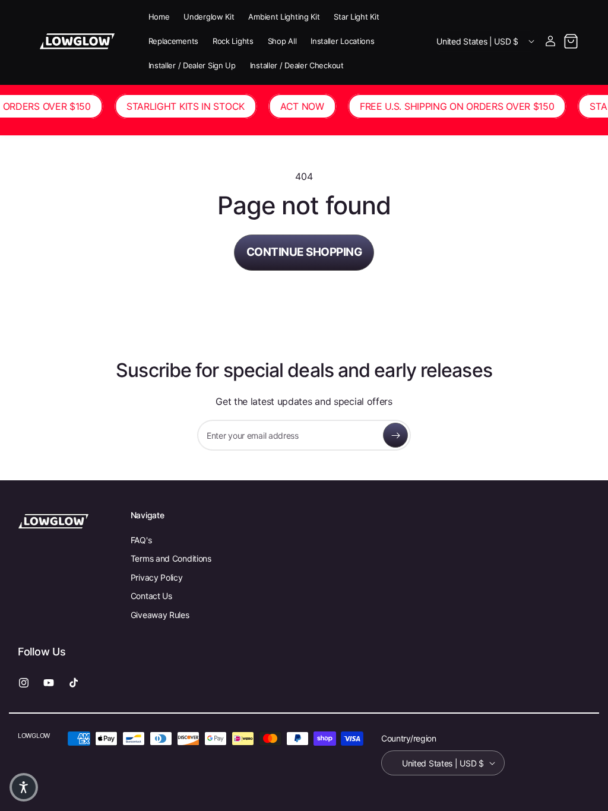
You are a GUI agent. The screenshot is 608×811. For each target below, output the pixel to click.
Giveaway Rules (160, 615)
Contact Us (151, 596)
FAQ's (141, 540)
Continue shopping (304, 252)
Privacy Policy (157, 577)
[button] (570, 41)
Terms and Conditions (171, 558)
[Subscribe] (395, 435)
